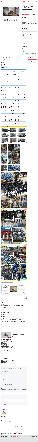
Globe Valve (12, 4)
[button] (31, 1)
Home (1, 4)
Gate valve (11, 422)
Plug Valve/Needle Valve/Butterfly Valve (32, 423)
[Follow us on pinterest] (36, 436)
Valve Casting (11, 423)
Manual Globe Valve (9, 433)
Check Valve (5, 429)
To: (3, 397)
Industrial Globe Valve (24, 429)
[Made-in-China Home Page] (4, 1)
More (1, 434)
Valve (10, 4)
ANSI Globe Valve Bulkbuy (19, 433)
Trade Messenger (10, 436)
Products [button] (10, 1)
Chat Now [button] (34, 14)
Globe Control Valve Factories (4, 433)
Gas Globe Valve (14, 433)
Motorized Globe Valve (13, 429)
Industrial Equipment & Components (5, 4)
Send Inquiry (25, 14)
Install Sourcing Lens (15, 436)
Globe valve (20, 422)
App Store (2, 436)
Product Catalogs (9, 421)
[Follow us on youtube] (35, 436)
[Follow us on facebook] (32, 436)
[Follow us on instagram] (34, 436)
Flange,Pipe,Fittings (21, 423)
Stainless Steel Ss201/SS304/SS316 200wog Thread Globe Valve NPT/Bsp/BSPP (4, 416)
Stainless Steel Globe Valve (16, 4)
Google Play (5, 436)
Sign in (36, 1)
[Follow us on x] (33, 436)
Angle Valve (9, 429)
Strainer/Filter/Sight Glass (3, 423)
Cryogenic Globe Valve (19, 429)
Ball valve (1, 422)
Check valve (29, 422)
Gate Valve (2, 429)
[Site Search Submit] (24, 1)
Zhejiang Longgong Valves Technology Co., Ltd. (27, 9)
